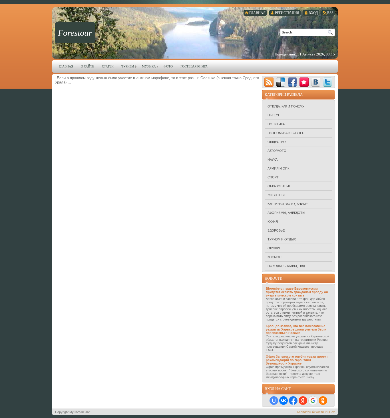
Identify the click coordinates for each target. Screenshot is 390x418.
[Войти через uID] (274, 400)
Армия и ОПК (278, 168)
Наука (273, 159)
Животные (277, 195)
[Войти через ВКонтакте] (283, 400)
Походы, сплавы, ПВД (286, 266)
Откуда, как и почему (286, 106)
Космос (275, 257)
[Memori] (304, 82)
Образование (279, 186)
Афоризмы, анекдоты (286, 212)
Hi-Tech (274, 115)
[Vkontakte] (315, 82)
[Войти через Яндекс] (303, 400)
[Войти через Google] (312, 400)
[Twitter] (327, 82)
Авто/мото (277, 150)
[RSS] (269, 82)
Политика (276, 124)
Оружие (274, 248)
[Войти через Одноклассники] (323, 400)
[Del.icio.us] (280, 82)
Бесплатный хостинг (312, 412)
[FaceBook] (292, 82)
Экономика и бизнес (286, 133)
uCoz (331, 412)
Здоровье (276, 230)
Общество (277, 142)
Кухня (273, 221)
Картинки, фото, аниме (288, 204)
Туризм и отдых (282, 239)
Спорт (273, 177)
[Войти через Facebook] (293, 400)
